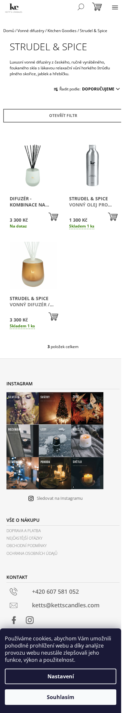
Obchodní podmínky (26, 546)
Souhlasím (60, 697)
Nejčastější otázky (24, 538)
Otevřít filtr (63, 115)
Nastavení (60, 676)
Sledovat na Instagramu (60, 498)
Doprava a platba (23, 531)
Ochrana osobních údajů (32, 553)
